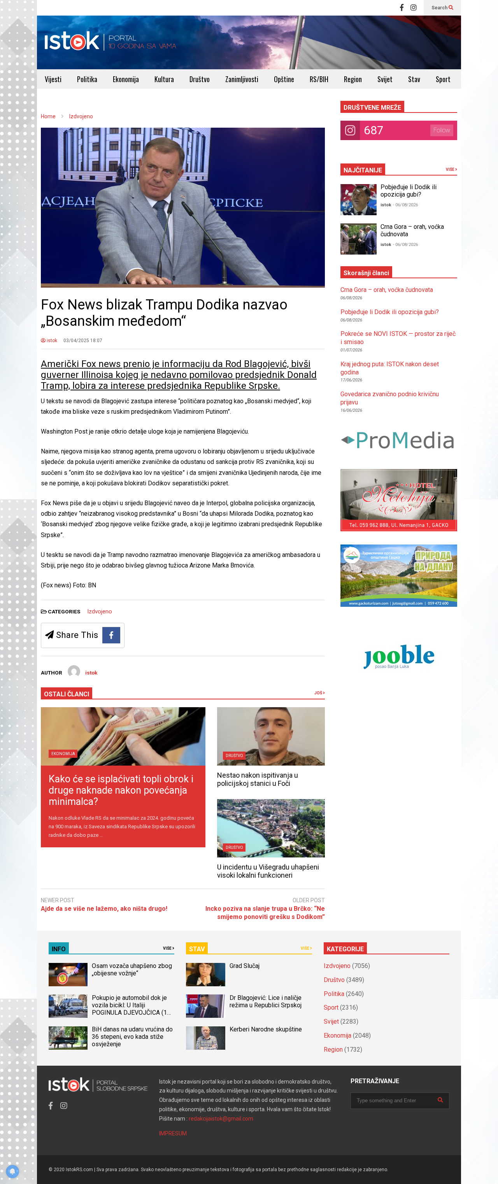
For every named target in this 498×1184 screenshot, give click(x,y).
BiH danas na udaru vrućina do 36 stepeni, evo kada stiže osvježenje (132, 1037)
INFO (59, 949)
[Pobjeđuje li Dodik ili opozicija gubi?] (358, 199)
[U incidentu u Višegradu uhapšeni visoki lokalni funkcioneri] (271, 828)
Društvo (199, 79)
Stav (414, 79)
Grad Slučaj (245, 966)
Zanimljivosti (241, 79)
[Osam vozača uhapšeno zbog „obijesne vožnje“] (68, 974)
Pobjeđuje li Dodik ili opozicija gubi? (409, 190)
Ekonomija (126, 79)
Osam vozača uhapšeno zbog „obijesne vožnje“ (132, 969)
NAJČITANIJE (363, 170)
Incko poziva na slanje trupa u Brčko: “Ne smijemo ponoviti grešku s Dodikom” (265, 912)
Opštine (284, 79)
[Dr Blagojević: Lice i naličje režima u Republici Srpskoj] (205, 1006)
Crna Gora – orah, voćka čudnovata (386, 289)
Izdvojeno (99, 611)
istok (51, 340)
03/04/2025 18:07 (82, 340)
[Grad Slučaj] (205, 974)
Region (353, 79)
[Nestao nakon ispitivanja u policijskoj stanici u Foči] (271, 736)
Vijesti (53, 79)
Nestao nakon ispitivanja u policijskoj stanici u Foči (257, 779)
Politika (87, 79)
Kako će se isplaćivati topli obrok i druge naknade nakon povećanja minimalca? (121, 790)
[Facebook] (401, 8)
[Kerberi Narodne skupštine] (205, 1038)
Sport (443, 79)
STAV (197, 949)
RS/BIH (319, 79)
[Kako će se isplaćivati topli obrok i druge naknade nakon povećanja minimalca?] (123, 736)
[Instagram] (413, 8)
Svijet (385, 79)
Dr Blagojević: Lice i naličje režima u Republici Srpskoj (266, 1001)
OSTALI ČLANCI (66, 694)
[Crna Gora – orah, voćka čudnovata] (358, 239)
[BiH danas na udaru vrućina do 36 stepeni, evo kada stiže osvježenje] (68, 1038)
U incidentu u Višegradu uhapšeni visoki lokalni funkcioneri (268, 871)
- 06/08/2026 (405, 204)
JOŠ (318, 693)
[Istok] (111, 42)
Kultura (164, 79)
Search (440, 8)
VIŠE (450, 169)
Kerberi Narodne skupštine (266, 1029)
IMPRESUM (173, 1133)
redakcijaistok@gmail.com (221, 1118)
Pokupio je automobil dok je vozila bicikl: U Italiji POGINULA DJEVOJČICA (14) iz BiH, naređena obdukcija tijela (132, 1012)
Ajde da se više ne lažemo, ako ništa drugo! (104, 908)
